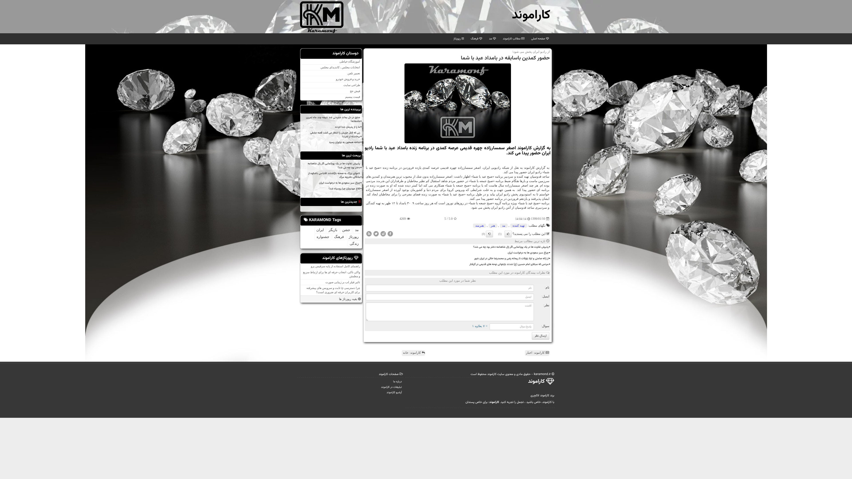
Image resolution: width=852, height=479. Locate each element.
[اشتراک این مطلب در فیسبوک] (390, 233)
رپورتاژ (458, 39)
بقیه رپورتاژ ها (348, 299)
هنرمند (380, 181)
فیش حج (355, 91)
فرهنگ (475, 39)
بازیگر (333, 230)
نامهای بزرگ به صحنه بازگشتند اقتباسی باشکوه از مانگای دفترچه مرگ (334, 175)
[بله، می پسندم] (508, 234)
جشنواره (323, 237)
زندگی (354, 243)
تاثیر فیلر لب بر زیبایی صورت (342, 282)
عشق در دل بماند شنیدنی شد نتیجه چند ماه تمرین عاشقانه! (333, 119)
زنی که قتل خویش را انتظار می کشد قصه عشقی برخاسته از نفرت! (335, 135)
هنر (493, 225)
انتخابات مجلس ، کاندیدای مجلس (340, 67)
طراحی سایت (351, 85)
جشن (346, 230)
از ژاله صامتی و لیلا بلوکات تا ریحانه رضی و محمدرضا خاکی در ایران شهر (511, 259)
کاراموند (531, 15)
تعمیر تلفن (353, 73)
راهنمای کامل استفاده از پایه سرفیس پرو (335, 266)
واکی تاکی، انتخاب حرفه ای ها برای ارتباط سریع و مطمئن (331, 274)
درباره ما (397, 381)
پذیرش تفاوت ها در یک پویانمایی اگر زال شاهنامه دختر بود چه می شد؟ (511, 247)
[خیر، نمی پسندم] (489, 234)
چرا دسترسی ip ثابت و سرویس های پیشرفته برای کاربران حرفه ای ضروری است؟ (333, 290)
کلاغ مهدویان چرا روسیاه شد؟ (344, 189)
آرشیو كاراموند (394, 392)
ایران (320, 230)
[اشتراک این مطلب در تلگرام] (383, 233)
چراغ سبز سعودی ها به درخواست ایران (528, 253)
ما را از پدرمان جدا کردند (347, 127)
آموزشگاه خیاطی (349, 61)
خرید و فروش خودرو (348, 79)
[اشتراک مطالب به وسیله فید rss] (369, 233)
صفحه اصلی (538, 39)
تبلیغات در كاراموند (391, 387)
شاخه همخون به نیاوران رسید (344, 142)
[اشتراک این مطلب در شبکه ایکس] (376, 233)
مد (491, 39)
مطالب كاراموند (512, 39)
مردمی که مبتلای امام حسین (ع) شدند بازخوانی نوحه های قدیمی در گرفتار (509, 264)
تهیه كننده (519, 225)
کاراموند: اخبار (536, 352)
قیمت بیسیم (352, 96)
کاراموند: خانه (412, 352)
